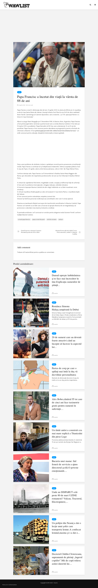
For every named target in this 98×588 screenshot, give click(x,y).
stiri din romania (51, 219)
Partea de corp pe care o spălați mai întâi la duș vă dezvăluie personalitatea (64, 371)
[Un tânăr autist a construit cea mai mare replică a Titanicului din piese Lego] (31, 436)
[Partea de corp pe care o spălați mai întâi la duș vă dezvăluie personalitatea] (31, 375)
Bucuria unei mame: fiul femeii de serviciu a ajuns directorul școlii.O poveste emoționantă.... (65, 465)
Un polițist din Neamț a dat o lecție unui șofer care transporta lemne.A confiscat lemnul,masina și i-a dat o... (66, 527)
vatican (61, 219)
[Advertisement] (49, 25)
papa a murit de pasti (38, 219)
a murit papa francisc (24, 219)
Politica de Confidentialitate (9, 584)
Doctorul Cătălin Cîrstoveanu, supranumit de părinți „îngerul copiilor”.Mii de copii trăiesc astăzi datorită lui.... (67, 558)
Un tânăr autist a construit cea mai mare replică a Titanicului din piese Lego (67, 433)
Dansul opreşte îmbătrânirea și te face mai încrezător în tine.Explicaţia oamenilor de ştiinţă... (66, 280)
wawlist (56, 293)
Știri (19, 92)
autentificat (29, 252)
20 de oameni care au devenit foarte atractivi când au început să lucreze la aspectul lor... (66, 342)
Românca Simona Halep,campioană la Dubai (65, 308)
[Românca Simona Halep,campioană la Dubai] (31, 313)
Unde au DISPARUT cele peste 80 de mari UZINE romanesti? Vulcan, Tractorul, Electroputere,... (67, 496)
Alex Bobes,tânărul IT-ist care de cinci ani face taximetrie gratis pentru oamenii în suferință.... (67, 403)
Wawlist (56, 583)
